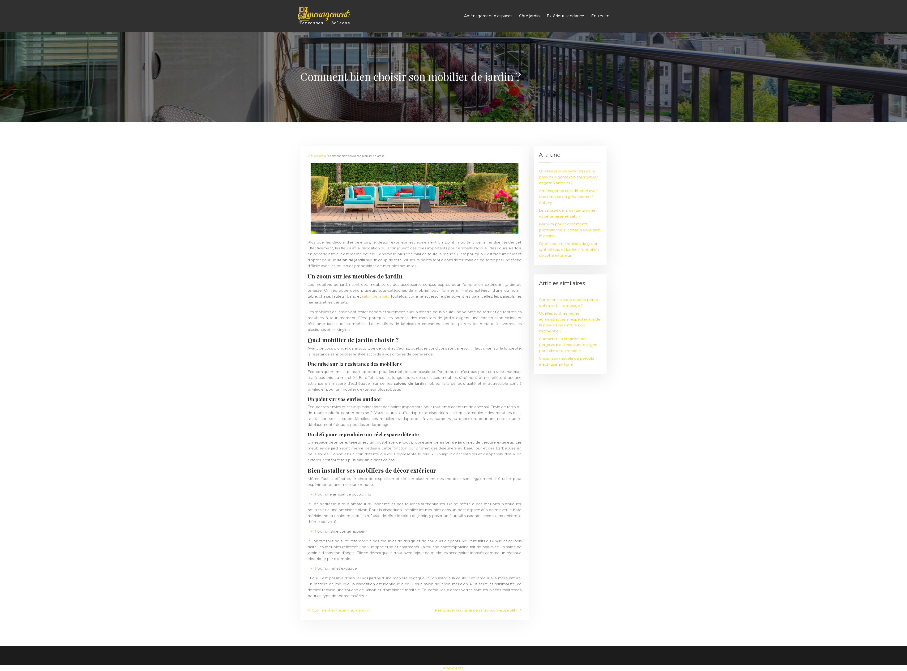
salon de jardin (375, 296)
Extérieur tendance (565, 16)
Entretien (600, 16)
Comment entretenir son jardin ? (341, 610)
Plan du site (453, 668)
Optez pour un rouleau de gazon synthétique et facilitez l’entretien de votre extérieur (569, 249)
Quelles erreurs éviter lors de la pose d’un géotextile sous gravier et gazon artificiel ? (568, 177)
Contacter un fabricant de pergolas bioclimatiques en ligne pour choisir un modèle (568, 345)
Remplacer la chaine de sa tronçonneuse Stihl (476, 610)
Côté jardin (529, 16)
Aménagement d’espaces (488, 16)
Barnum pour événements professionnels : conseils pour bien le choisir (569, 230)
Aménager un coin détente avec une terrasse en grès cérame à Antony (568, 196)
